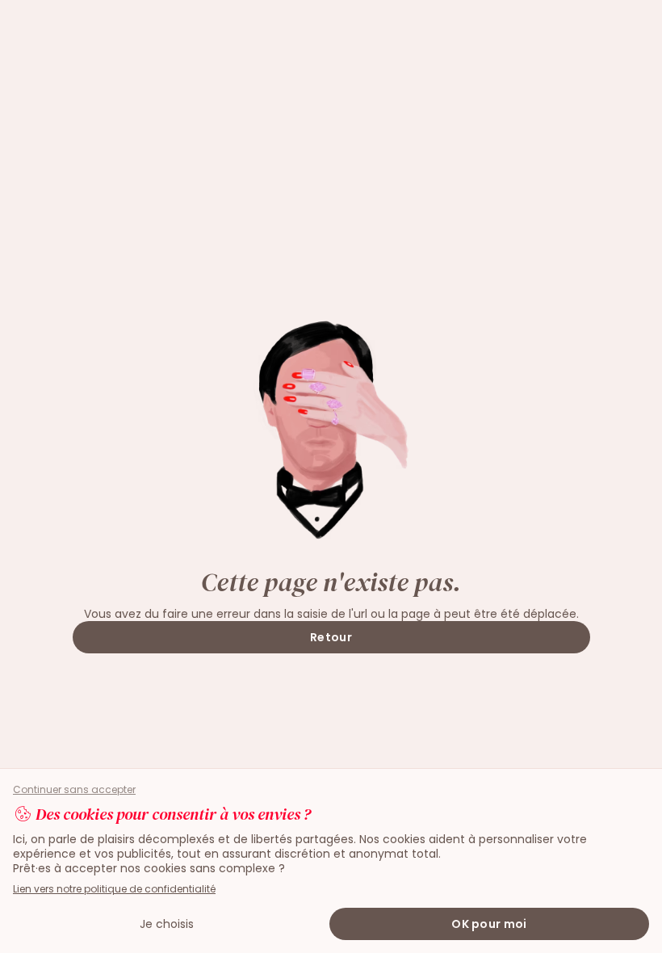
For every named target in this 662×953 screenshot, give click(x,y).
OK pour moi (488, 924)
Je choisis (167, 924)
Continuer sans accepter (74, 790)
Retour (331, 637)
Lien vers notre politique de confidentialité (114, 889)
